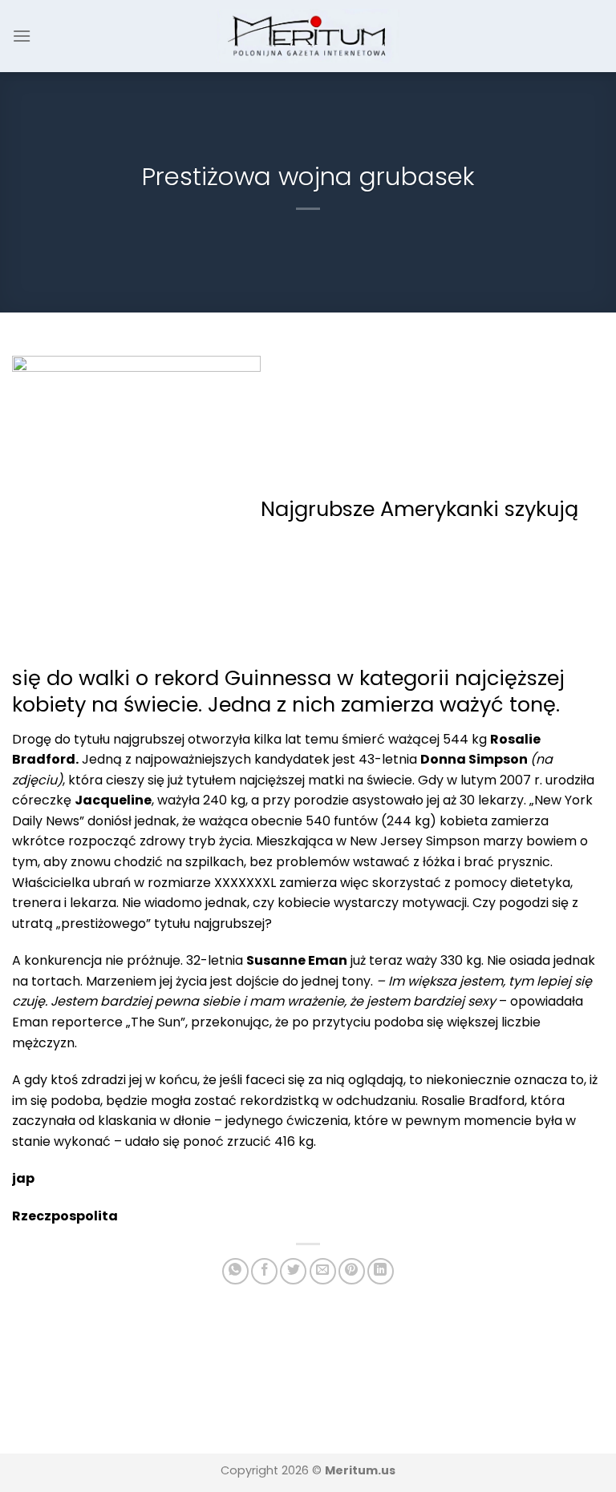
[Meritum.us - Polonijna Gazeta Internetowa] (308, 36)
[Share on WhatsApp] (235, 1271)
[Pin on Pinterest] (351, 1271)
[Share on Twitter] (293, 1271)
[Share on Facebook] (264, 1271)
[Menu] (21, 35)
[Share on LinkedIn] (380, 1271)
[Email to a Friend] (323, 1271)
